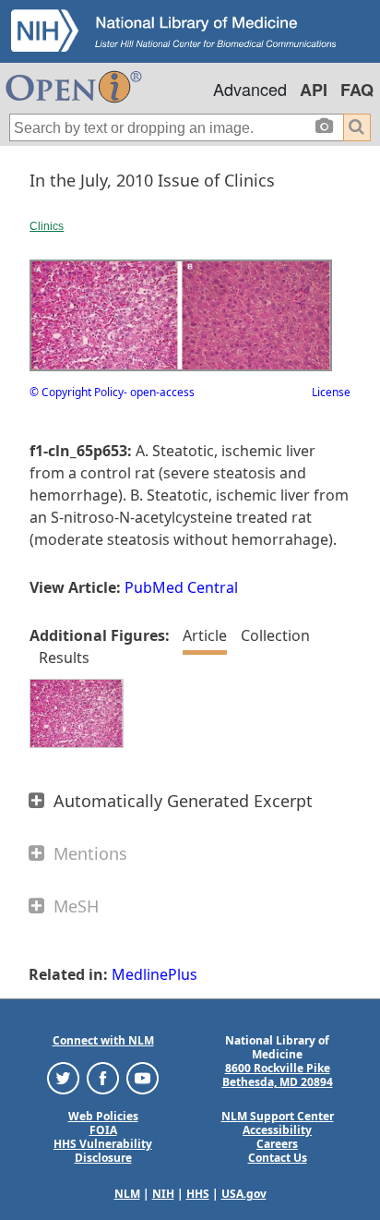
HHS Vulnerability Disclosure (102, 1151)
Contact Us (277, 1158)
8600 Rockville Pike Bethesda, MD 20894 (277, 1075)
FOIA (103, 1130)
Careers (277, 1144)
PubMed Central (181, 587)
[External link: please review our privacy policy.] (63, 1077)
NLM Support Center (277, 1116)
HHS (197, 1194)
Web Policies (103, 1116)
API (313, 90)
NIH (163, 1194)
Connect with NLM (103, 1040)
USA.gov (244, 1194)
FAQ (357, 90)
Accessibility (277, 1130)
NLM (127, 1194)
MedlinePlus (154, 974)
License (331, 392)
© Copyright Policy (77, 392)
